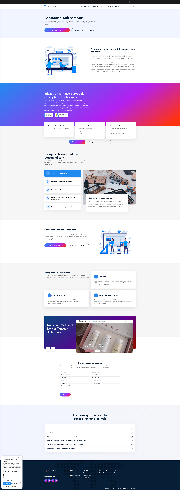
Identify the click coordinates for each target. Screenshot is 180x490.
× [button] (20, 457)
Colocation (110, 6)
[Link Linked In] (56, 480)
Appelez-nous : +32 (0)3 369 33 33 (85, 30)
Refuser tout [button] (17, 483)
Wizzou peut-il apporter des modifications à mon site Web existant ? (65, 436)
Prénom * (64, 372)
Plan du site (133, 488)
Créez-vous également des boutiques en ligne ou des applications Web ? (66, 440)
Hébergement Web (72, 470)
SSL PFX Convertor (103, 473)
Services (85, 473)
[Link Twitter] (49, 480)
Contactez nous (57, 30)
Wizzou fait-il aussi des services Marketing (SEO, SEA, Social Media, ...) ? (66, 444)
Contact (117, 6)
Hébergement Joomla (73, 478)
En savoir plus (14, 469)
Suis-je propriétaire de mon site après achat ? (59, 429)
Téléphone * (95, 377)
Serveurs (103, 6)
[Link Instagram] (52, 480)
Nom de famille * (96, 372)
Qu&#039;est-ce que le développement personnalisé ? (61, 448)
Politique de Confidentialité (122, 488)
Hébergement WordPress (74, 475)
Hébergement (95, 6)
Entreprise (64, 383)
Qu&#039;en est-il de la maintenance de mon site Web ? (62, 433)
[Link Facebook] (45, 480)
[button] (48, 349)
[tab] (62, 173)
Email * (64, 377)
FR (133, 6)
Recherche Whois (103, 470)
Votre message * (96, 383)
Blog (115, 470)
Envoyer (65, 394)
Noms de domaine (85, 6)
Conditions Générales (109, 488)
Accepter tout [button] (7, 483)
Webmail (126, 2)
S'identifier (133, 2)
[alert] (11, 472)
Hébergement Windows (74, 473)
